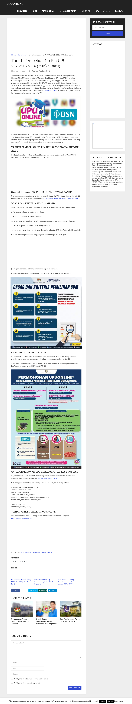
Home (34, 11)
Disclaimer (22, 11)
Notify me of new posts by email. (27, 683)
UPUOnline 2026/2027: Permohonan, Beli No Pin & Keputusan (43, 582)
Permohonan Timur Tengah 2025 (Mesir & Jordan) (20, 621)
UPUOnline (15, 3)
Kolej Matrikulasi (51, 90)
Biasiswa (119, 11)
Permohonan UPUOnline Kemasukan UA (36, 552)
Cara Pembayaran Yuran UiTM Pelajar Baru (70, 620)
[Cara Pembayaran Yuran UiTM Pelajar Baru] (70, 609)
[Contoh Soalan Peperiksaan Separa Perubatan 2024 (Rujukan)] (46, 609)
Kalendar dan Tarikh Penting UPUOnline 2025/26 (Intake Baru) (21, 582)
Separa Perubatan (68, 11)
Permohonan (48, 11)
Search (108, 33)
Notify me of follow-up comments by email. (31, 679)
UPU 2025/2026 (102, 11)
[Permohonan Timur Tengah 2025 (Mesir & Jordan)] (22, 609)
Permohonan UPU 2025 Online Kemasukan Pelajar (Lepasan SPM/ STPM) (67, 582)
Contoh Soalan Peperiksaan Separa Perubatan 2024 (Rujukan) (46, 621)
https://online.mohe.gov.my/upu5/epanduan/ (61, 198)
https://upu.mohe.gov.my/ (48, 478)
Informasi (34, 71)
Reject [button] (110, 701)
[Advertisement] (46, 38)
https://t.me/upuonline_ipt (21, 518)
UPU (48, 71)
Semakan (86, 11)
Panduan (42, 71)
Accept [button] (102, 701)
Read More (118, 701)
